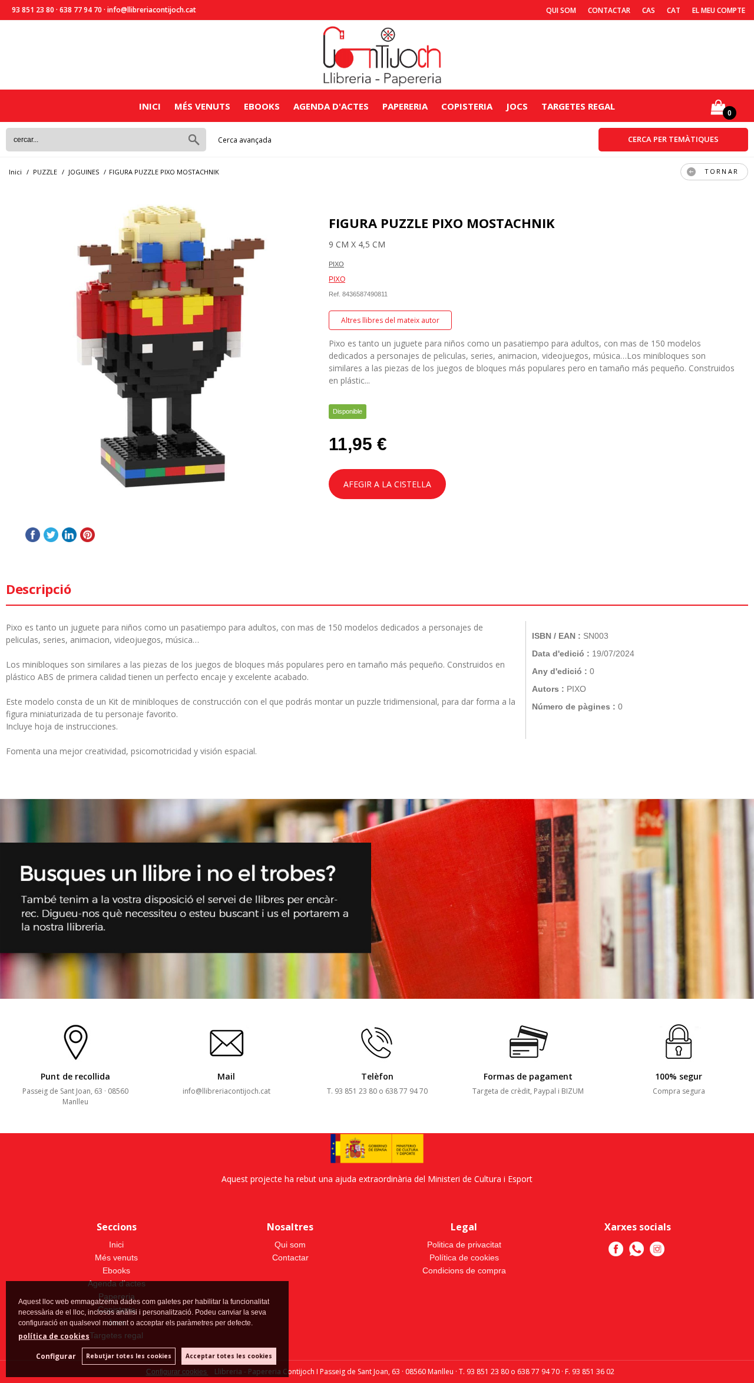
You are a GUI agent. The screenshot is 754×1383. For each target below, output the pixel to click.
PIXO (336, 264)
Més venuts (202, 106)
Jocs (517, 106)
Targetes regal (578, 106)
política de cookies (54, 1336)
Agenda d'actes (331, 106)
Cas (648, 10)
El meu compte (718, 10)
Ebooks (262, 106)
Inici (150, 106)
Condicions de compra (464, 1270)
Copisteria (466, 106)
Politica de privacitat (464, 1244)
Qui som (561, 10)
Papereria (405, 106)
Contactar (609, 10)
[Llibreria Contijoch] (383, 55)
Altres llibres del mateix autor (390, 320)
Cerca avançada (245, 140)
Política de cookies (464, 1257)
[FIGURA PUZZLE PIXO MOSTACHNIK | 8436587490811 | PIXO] (161, 348)
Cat (673, 10)
